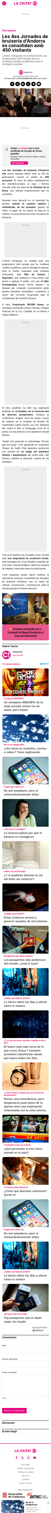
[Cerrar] (48, 1503)
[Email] (39, 84)
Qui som (25, 1476)
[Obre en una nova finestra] (14, 1495)
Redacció (28, 72)
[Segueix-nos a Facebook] (16, 1458)
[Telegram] (33, 84)
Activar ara (18, 163)
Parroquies (9, 30)
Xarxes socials (25, 1483)
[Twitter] (17, 84)
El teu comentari (9, 1372)
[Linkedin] (23, 84)
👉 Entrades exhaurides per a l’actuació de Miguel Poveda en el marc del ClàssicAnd (25, 632)
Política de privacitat (25, 1468)
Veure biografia (18, 655)
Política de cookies (25, 1472)
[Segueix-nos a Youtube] (34, 1458)
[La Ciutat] (25, 3)
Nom (4, 1345)
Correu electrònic (10, 1359)
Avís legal (25, 1465)
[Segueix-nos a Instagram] (28, 1458)
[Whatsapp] (28, 84)
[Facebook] (12, 84)
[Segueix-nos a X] (22, 1458)
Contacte (25, 1479)
